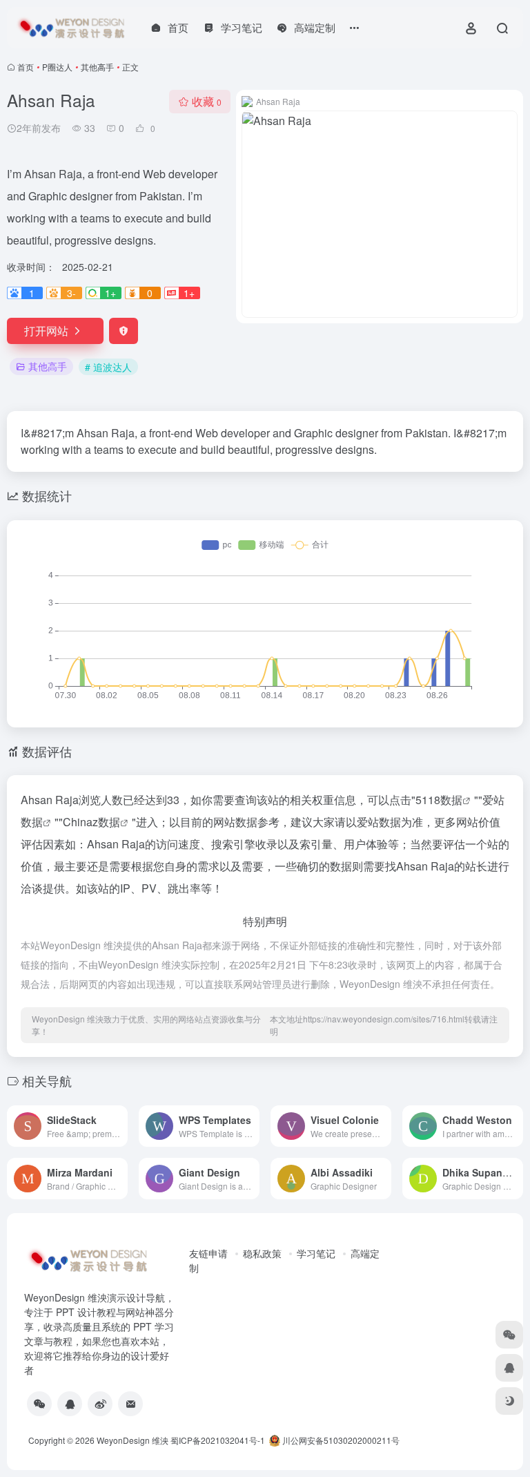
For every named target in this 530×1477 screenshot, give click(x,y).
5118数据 (438, 800)
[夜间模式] (509, 1401)
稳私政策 (262, 1253)
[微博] (100, 1403)
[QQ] (69, 1403)
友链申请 (208, 1253)
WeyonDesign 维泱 (132, 1440)
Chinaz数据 (91, 822)
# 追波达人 (108, 367)
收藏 (207, 101)
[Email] (130, 1403)
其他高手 (97, 67)
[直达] (120, 1126)
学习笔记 (316, 1253)
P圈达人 (57, 67)
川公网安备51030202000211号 (340, 1440)
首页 (25, 67)
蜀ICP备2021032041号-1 (217, 1440)
